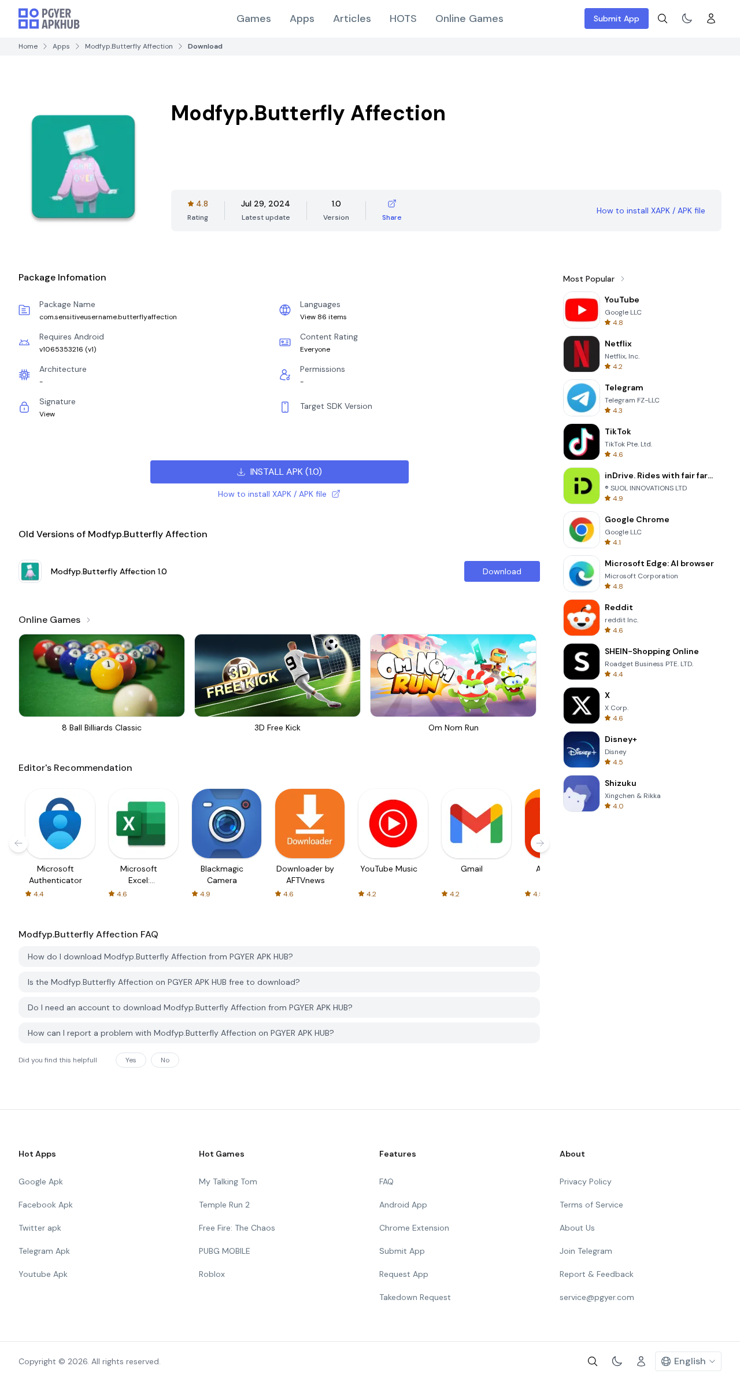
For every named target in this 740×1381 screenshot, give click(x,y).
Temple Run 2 (224, 1204)
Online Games (469, 18)
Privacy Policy (586, 1181)
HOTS (403, 18)
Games (253, 18)
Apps (302, 18)
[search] (662, 18)
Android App (403, 1204)
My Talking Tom (228, 1181)
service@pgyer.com (597, 1297)
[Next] (540, 843)
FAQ (386, 1181)
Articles (352, 18)
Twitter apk (39, 1228)
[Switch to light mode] (686, 18)
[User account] (711, 18)
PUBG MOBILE (224, 1251)
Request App (403, 1274)
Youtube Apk (43, 1274)
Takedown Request (415, 1297)
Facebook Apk (45, 1204)
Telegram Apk (44, 1251)
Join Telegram (586, 1251)
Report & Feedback (597, 1274)
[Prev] (18, 843)
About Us (577, 1228)
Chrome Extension (414, 1228)
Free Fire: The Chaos (237, 1228)
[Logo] (49, 18)
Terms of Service (591, 1204)
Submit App (616, 18)
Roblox (212, 1274)
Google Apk (40, 1181)
